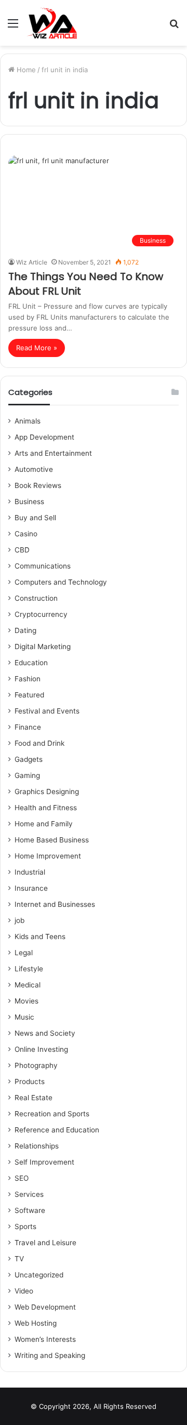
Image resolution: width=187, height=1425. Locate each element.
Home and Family (44, 824)
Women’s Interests (45, 1339)
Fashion (28, 679)
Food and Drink (39, 743)
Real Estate (33, 1097)
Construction (36, 598)
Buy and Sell (35, 517)
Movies (26, 1001)
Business (29, 501)
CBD (22, 550)
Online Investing (41, 1049)
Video (24, 1291)
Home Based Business (52, 840)
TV (19, 1259)
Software (30, 1210)
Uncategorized (39, 1275)
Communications (43, 566)
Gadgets (29, 759)
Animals (28, 421)
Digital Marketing (43, 646)
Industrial (30, 872)
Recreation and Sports (52, 1114)
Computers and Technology (61, 582)
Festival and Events (47, 711)
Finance (28, 727)
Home (25, 69)
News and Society (45, 1033)
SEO (22, 1178)
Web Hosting (36, 1323)
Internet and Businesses (55, 904)
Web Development (45, 1307)
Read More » (36, 348)
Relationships (37, 1146)
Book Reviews (38, 485)
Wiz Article (31, 262)
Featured (29, 695)
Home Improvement (48, 856)
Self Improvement (44, 1162)
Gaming (27, 775)
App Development (44, 437)
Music (24, 1017)
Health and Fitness (46, 807)
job (19, 920)
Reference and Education (57, 1130)
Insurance (31, 888)
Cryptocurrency (41, 614)
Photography (36, 1065)
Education (31, 662)
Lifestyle (29, 969)
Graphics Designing (47, 791)
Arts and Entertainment (53, 453)
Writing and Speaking (50, 1355)
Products (30, 1081)
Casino (26, 534)
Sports (25, 1226)
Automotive (34, 469)
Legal (24, 952)
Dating (25, 630)
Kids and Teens (40, 936)
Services (29, 1194)
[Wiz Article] (51, 22)
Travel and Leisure (45, 1242)
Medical (28, 985)
